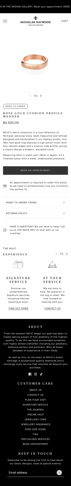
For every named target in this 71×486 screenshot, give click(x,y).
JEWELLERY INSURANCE (35, 424)
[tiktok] (41, 374)
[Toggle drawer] (5, 21)
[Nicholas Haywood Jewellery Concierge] (35, 21)
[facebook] (30, 374)
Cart (64, 21)
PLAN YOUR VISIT (35, 400)
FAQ (35, 434)
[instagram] (35, 374)
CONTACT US (35, 395)
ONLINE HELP (35, 414)
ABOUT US (35, 390)
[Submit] (59, 472)
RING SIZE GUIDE (35, 429)
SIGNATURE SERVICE (35, 404)
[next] (40, 96)
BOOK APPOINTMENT (35, 444)
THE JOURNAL (35, 409)
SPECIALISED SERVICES (35, 439)
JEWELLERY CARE (35, 419)
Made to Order (15, 106)
